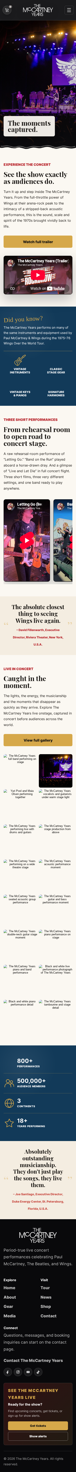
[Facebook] (8, 1372)
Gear (8, 1306)
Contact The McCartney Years (33, 1360)
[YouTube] (28, 1372)
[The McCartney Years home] (38, 10)
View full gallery (38, 740)
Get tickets (38, 1425)
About (10, 1297)
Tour (45, 1287)
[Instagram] (18, 1372)
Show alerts (38, 1436)
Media (10, 1316)
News (46, 1297)
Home (9, 1287)
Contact (49, 1316)
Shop (46, 1306)
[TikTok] (38, 1372)
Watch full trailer (38, 242)
